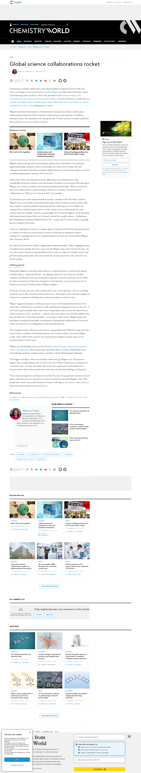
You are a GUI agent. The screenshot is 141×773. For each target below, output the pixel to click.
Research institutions (25, 459)
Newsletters (22, 47)
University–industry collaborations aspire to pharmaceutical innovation (21, 566)
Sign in (39, 615)
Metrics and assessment (51, 454)
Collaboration (33, 454)
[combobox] (54, 25)
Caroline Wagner (51, 92)
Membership (127, 2)
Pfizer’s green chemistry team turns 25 (79, 439)
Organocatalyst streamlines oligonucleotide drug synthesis (76, 696)
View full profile (22, 446)
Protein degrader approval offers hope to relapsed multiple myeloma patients (76, 656)
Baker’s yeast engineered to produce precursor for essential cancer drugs (22, 696)
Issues (38, 731)
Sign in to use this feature (80, 76)
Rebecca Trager (24, 71)
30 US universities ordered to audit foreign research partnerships (79, 427)
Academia (20, 454)
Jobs (29, 47)
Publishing (109, 2)
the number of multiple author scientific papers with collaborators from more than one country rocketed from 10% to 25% (50, 102)
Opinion (14, 521)
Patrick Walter (21, 529)
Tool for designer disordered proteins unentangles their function (49, 656)
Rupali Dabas (74, 704)
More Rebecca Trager (62, 404)
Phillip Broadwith (43, 534)
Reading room (38, 47)
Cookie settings (17, 765)
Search (67, 24)
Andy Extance (20, 574)
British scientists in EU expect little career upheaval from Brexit (77, 566)
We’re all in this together (20, 152)
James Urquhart (48, 665)
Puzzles (46, 47)
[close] (89, 76)
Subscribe (34, 24)
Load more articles (49, 586)
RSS (56, 731)
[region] (17, 750)
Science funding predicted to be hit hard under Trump (76, 153)
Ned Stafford (74, 574)
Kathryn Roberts (49, 574)
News (12, 57)
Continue (98, 769)
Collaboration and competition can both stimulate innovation (46, 154)
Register (24, 24)
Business (14, 561)
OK (17, 759)
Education (118, 2)
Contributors (47, 731)
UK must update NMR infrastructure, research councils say (47, 566)
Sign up (115, 165)
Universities (41, 459)
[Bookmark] (65, 81)
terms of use (108, 170)
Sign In (15, 24)
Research (14, 652)
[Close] (30, 732)
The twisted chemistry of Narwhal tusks (79, 412)
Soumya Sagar (20, 704)
